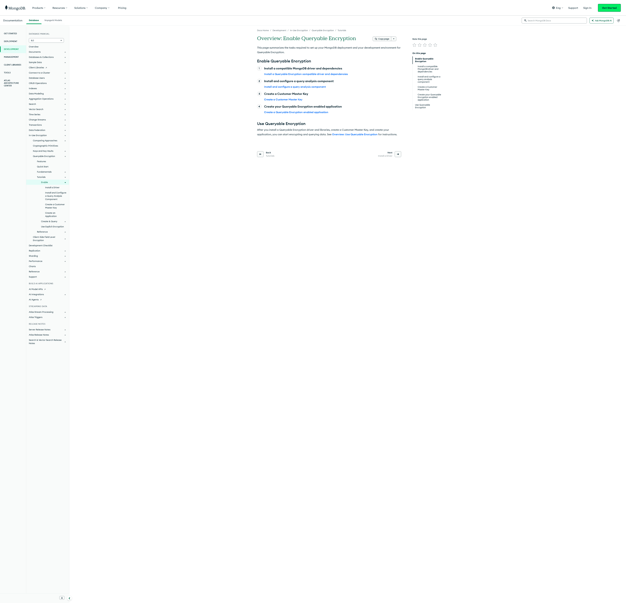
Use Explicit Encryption (52, 226)
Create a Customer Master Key (283, 99)
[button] (557, 7)
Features (41, 161)
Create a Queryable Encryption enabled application (296, 112)
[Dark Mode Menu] (618, 20)
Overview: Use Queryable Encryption (355, 134)
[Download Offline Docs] (62, 598)
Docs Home (263, 30)
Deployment (10, 41)
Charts (32, 266)
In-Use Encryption (299, 30)
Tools (7, 72)
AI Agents (34, 299)
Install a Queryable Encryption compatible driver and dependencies (306, 74)
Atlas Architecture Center (11, 83)
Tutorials (342, 30)
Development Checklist (40, 245)
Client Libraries (12, 65)
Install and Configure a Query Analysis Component (55, 195)
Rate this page (419, 39)
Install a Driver (52, 187)
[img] (414, 45)
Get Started (609, 7)
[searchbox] (554, 20)
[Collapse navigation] (69, 598)
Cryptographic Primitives (45, 145)
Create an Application (51, 214)
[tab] (34, 20)
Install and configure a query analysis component (295, 86)
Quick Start (42, 166)
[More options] (393, 39)
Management (11, 57)
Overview (33, 46)
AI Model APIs (36, 289)
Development (279, 30)
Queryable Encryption (323, 30)
